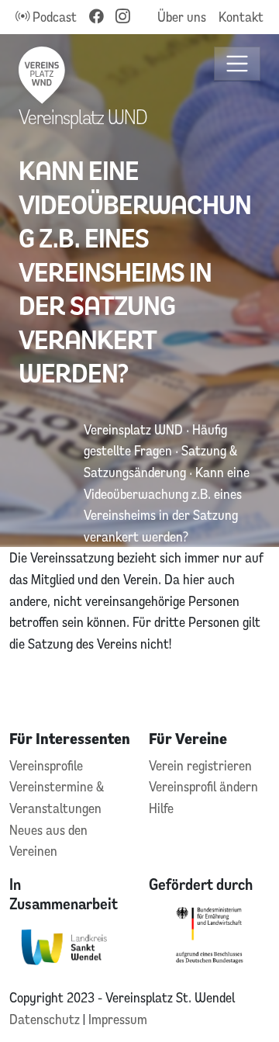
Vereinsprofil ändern (203, 786)
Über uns (181, 17)
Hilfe (161, 808)
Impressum (117, 1019)
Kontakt (241, 17)
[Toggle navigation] (237, 64)
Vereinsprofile (46, 765)
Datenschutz (46, 1019)
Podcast (53, 17)
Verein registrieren (200, 765)
